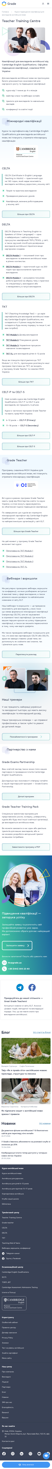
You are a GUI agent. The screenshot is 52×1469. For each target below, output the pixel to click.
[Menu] (48, 3)
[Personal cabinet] (43, 3)
